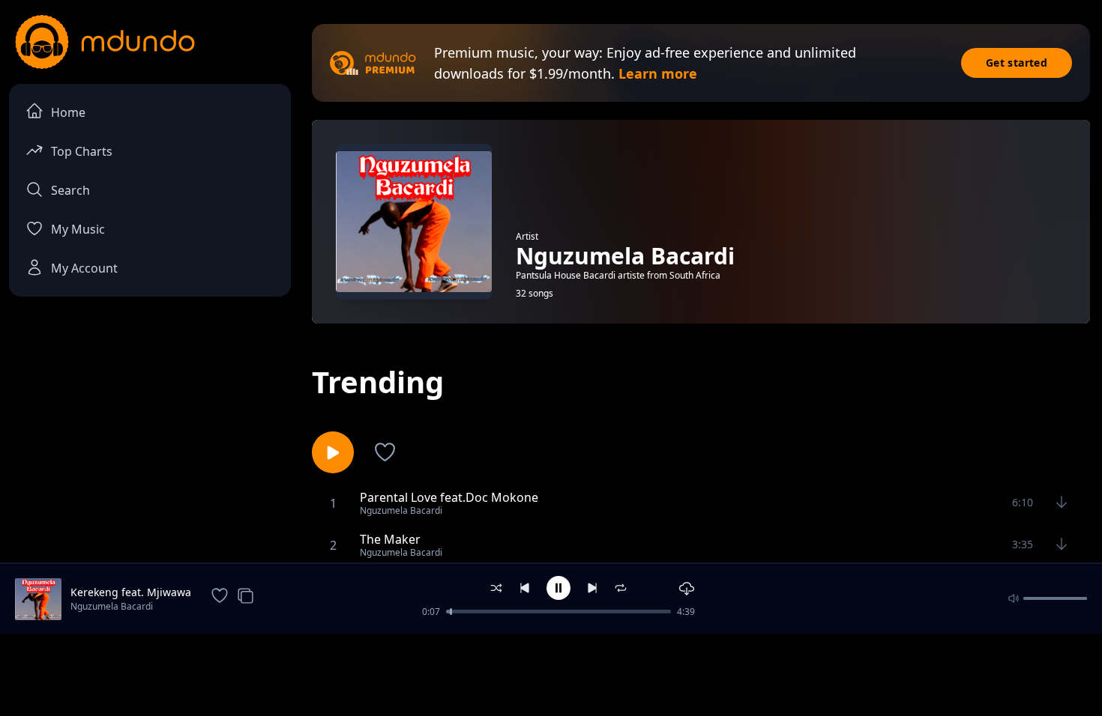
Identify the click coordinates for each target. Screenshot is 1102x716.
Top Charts (81, 151)
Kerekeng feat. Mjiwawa (130, 592)
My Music (78, 229)
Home (68, 112)
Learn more (657, 73)
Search (70, 190)
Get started (1016, 62)
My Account (84, 268)
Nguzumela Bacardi (111, 606)
